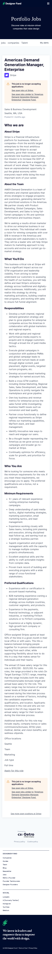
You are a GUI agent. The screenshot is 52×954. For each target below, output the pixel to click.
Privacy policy (19, 842)
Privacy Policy (33, 948)
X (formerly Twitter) (11, 900)
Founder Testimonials (11, 881)
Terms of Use (23, 948)
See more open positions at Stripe (26, 813)
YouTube (6, 907)
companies (13, 42)
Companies (7, 858)
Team (5, 865)
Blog (4, 868)
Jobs (4, 875)
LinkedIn (6, 897)
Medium (6, 910)
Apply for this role (13, 770)
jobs (3, 42)
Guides (5, 861)
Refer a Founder (9, 878)
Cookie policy (32, 842)
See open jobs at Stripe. (23, 90)
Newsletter (7, 871)
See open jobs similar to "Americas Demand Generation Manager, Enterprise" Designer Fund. (27, 97)
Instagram (7, 904)
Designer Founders (10, 885)
